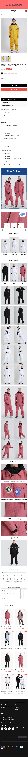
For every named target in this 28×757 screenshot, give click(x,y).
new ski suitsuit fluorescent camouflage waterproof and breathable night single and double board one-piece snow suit (21, 626)
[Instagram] (9, 728)
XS (1, 74)
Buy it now (14, 89)
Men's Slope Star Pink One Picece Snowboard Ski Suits (7, 626)
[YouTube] (13, 728)
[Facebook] (2, 728)
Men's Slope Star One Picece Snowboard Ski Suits (21, 648)
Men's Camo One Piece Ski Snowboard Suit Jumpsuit (7, 669)
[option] (14, 35)
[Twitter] (5, 728)
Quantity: (3, 78)
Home (2, 14)
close (26, 1)
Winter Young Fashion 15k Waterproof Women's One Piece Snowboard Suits (21, 691)
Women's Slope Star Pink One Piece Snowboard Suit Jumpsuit (21, 669)
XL (16, 74)
